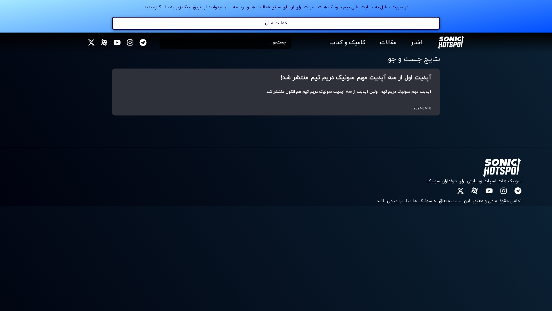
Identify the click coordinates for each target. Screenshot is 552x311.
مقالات (388, 43)
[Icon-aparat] (104, 42)
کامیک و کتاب (347, 43)
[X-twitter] (91, 42)
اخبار (417, 43)
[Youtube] (117, 42)
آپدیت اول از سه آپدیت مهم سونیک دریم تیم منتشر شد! (356, 77)
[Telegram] (143, 42)
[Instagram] (130, 42)
